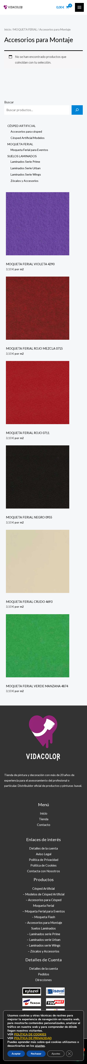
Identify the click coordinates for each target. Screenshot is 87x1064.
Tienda (43, 819)
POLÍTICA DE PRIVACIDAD (33, 1038)
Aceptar (16, 1053)
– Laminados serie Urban (43, 939)
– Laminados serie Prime (43, 934)
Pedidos (43, 974)
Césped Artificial (43, 888)
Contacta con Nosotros (43, 871)
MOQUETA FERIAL (25, 29)
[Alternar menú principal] (79, 7)
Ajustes (56, 1053)
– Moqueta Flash (43, 917)
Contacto (43, 825)
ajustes (40, 1046)
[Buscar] (77, 110)
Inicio (7, 29)
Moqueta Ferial (43, 905)
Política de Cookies (43, 865)
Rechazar (36, 1053)
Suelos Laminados (43, 928)
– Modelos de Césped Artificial (43, 894)
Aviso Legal (43, 854)
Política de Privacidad (43, 860)
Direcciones (43, 980)
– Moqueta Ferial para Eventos (43, 911)
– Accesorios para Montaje (43, 922)
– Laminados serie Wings (43, 945)
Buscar (9, 102)
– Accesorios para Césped (43, 900)
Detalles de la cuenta (43, 848)
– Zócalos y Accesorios (43, 951)
